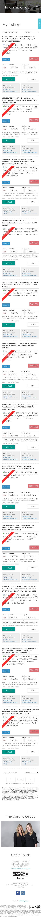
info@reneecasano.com (10, 91)
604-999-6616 (7, 89)
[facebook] (18, 893)
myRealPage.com (23, 901)
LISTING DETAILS (8, 79)
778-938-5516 (26, 89)
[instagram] (23, 893)
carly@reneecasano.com (29, 91)
